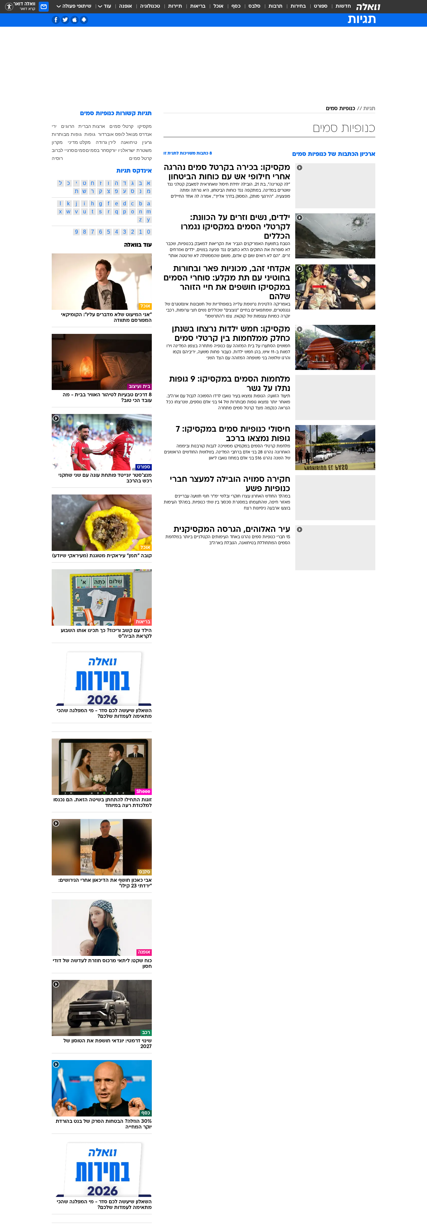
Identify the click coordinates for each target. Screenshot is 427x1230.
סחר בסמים (97, 150)
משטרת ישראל (137, 150)
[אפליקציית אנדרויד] (84, 20)
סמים (79, 150)
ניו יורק (115, 150)
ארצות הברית (91, 126)
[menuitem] (339, 6)
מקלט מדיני (79, 142)
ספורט (321, 6)
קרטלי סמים (121, 126)
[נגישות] (9, 7)
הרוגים (67, 126)
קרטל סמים (140, 158)
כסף (236, 6)
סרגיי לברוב (63, 150)
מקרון (57, 142)
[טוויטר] (65, 20)
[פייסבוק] (56, 20)
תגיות (369, 109)
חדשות (343, 6)
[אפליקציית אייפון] (74, 20)
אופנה (125, 6)
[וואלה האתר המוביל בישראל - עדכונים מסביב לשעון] (368, 6)
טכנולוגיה (150, 6)
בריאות (197, 6)
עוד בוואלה (138, 245)
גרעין (147, 142)
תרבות (276, 6)
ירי (54, 126)
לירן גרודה (106, 142)
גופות (89, 134)
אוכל (219, 6)
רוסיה (57, 158)
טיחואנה (129, 142)
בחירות (298, 6)
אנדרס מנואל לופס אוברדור (125, 134)
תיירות (175, 6)
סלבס (255, 6)
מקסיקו (144, 126)
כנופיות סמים (340, 109)
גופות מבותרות (67, 134)
